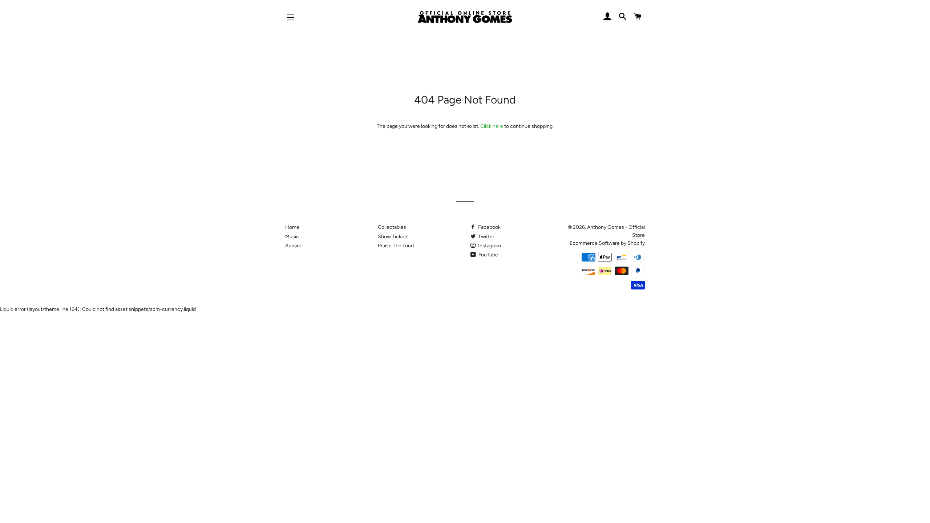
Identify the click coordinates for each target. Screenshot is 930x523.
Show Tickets (393, 237)
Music (292, 237)
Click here (491, 126)
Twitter (485, 237)
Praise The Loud (396, 246)
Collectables (392, 227)
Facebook (489, 227)
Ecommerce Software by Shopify (607, 243)
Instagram (489, 246)
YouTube (487, 255)
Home (292, 227)
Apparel (294, 246)
